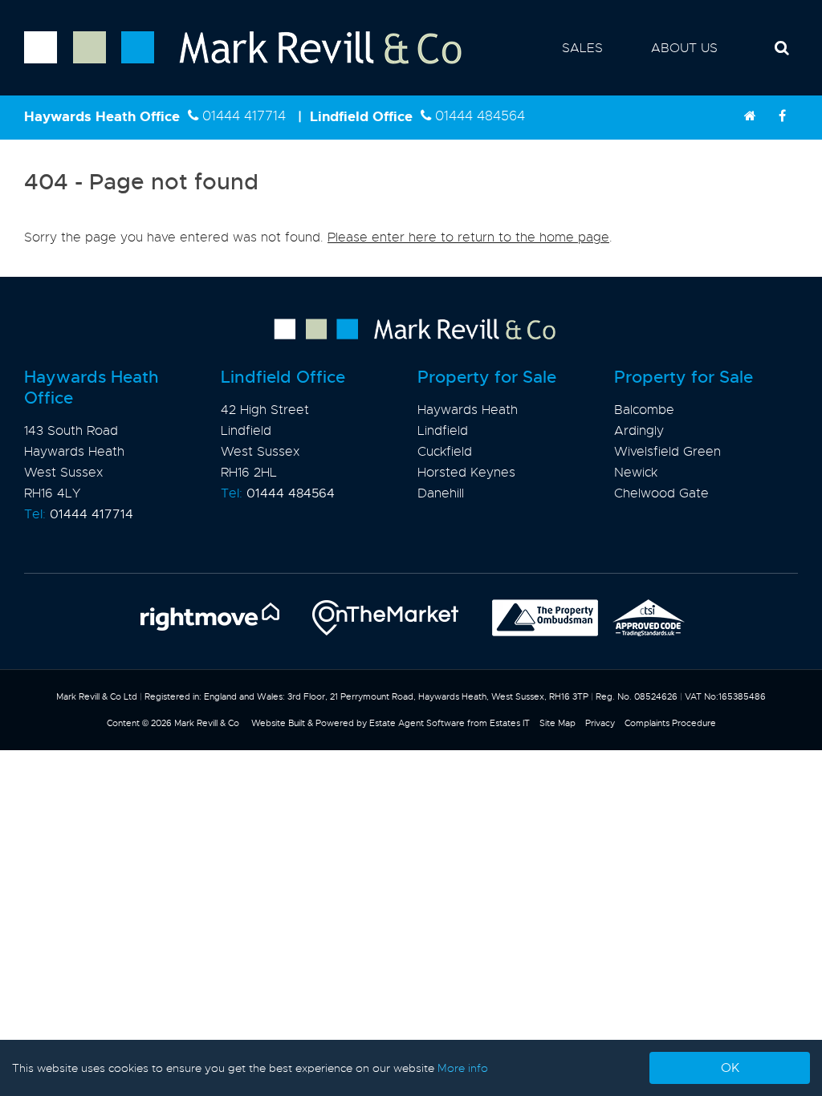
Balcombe (644, 410)
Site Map (557, 723)
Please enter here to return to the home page (468, 237)
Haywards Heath (467, 410)
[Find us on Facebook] (782, 116)
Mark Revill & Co (206, 723)
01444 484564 (480, 116)
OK (730, 1068)
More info (462, 1068)
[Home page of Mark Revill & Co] (231, 65)
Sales (582, 48)
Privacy (600, 723)
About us (684, 48)
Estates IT (510, 723)
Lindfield (442, 431)
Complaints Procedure (670, 723)
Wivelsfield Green (667, 452)
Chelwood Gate (661, 493)
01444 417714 (244, 116)
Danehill (440, 493)
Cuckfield (444, 452)
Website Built (278, 723)
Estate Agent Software (417, 723)
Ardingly (639, 431)
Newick (635, 473)
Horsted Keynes (466, 473)
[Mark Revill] (750, 116)
